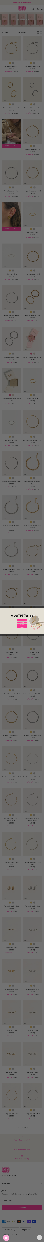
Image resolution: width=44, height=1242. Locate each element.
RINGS (22, 620)
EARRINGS (22, 622)
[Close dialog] (1, 608)
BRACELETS (22, 627)
